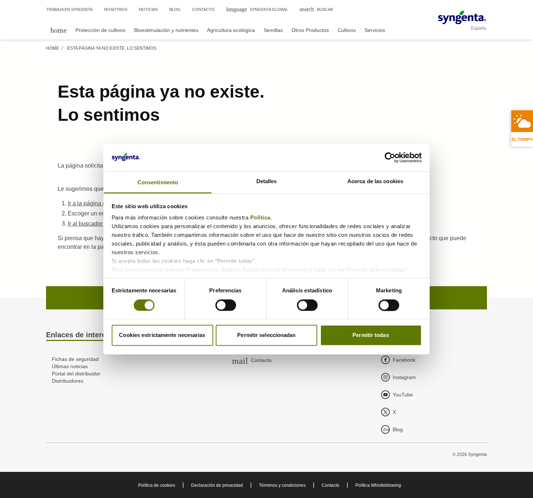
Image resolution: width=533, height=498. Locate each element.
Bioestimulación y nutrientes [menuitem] (166, 30)
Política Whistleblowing (378, 485)
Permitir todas (370, 335)
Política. (262, 218)
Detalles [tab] (266, 181)
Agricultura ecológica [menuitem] (231, 30)
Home (52, 48)
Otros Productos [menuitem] (310, 30)
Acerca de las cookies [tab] (375, 181)
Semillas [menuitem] (273, 30)
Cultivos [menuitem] (347, 30)
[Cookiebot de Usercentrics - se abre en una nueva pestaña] (390, 157)
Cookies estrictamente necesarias (162, 335)
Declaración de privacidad (217, 485)
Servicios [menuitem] (374, 30)
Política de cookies (156, 485)
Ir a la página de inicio (96, 203)
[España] (462, 17)
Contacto (330, 485)
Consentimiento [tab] (157, 183)
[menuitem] (58, 30)
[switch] (225, 305)
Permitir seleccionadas (266, 335)
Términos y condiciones (282, 485)
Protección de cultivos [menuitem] (100, 30)
